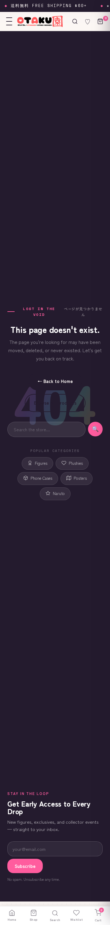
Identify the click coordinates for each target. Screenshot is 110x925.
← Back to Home (55, 381)
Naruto (59, 493)
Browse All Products (55, 402)
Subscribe (25, 866)
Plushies (76, 463)
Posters (80, 478)
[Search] (75, 21)
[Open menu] (9, 21)
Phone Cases (41, 478)
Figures (41, 463)
